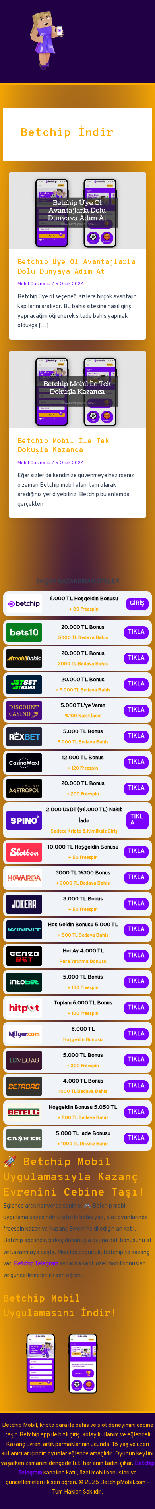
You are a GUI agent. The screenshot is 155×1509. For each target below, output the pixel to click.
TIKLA (136, 632)
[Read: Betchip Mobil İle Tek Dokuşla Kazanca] (77, 390)
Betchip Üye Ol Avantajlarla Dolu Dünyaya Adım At (76, 267)
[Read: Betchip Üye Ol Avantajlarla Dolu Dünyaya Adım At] (77, 211)
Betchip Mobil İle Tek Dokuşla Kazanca (63, 446)
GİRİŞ (137, 603)
